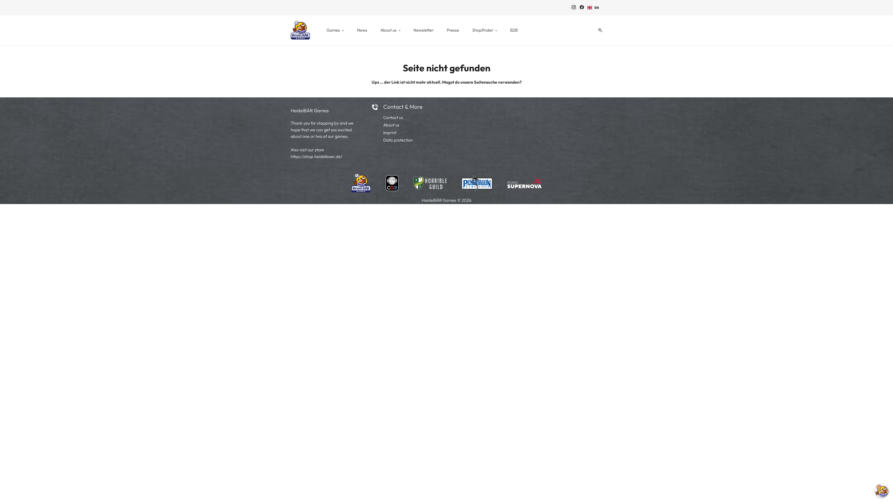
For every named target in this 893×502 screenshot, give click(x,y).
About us (391, 125)
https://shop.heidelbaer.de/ (316, 156)
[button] (598, 30)
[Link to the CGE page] (392, 182)
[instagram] (574, 8)
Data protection (398, 140)
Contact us (393, 117)
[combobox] (593, 7)
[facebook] (582, 8)
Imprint (390, 132)
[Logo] (300, 30)
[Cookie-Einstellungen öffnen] (881, 490)
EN (596, 7)
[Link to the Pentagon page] (477, 182)
